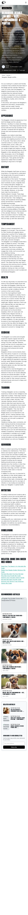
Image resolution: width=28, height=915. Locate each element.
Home (3, 75)
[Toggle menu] (26, 2)
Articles (8, 75)
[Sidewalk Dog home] (3, 2)
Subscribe (14, 747)
